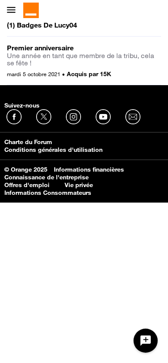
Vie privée (79, 185)
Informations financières (89, 169)
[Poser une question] (146, 341)
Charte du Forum (28, 142)
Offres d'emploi (27, 185)
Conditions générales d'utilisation (53, 150)
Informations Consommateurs (47, 193)
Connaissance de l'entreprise (46, 177)
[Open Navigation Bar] (14, 10)
